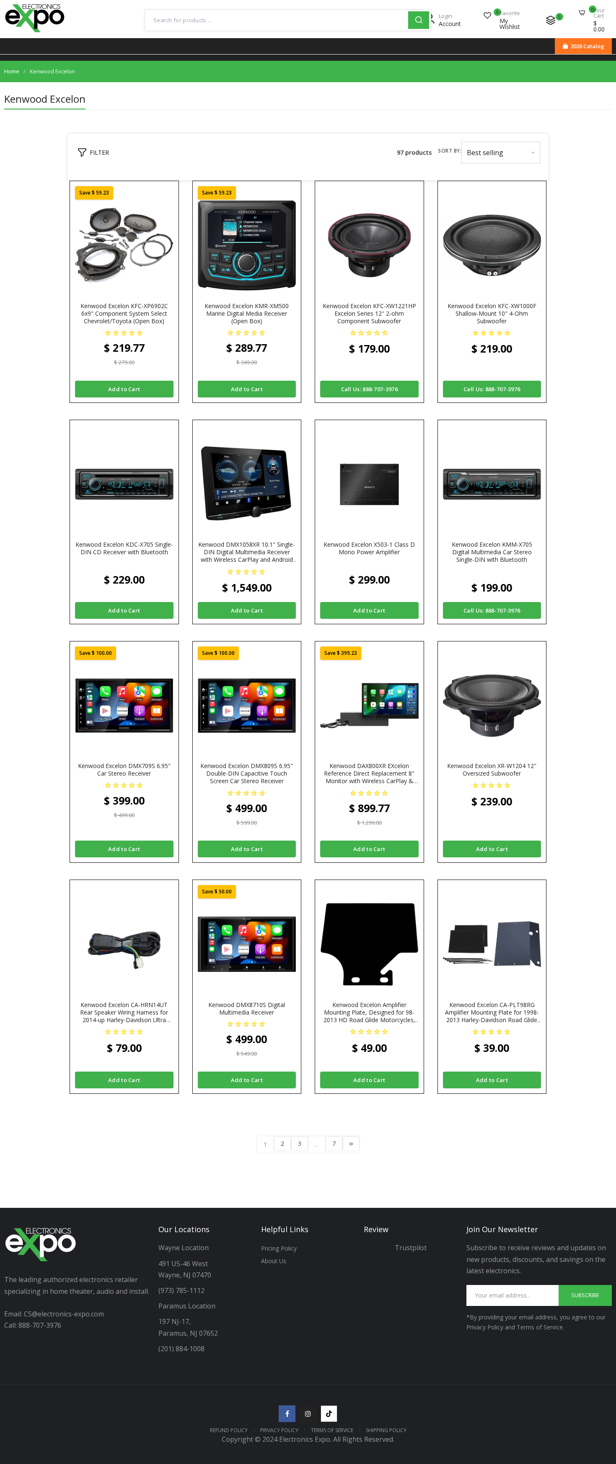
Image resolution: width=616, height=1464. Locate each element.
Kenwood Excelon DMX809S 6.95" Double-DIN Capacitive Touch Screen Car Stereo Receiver (246, 773)
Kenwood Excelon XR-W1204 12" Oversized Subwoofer (491, 769)
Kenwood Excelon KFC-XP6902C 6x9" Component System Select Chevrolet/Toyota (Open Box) (124, 313)
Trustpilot (411, 1247)
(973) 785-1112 (182, 1290)
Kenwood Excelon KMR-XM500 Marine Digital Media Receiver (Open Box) (246, 313)
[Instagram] (308, 1413)
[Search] (418, 20)
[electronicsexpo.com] (35, 32)
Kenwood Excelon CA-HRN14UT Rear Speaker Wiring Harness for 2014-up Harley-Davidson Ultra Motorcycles (124, 1012)
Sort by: (449, 150)
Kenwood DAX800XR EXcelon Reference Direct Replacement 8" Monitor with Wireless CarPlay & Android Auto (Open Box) (369, 773)
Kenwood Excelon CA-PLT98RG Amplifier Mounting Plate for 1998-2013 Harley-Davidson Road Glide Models (492, 1012)
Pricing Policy (279, 1248)
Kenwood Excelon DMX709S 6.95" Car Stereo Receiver (124, 769)
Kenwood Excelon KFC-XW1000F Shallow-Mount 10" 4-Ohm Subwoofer (492, 313)
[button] (124, 332)
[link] (599, 1403)
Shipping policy (386, 1430)
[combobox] (276, 20)
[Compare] (551, 20)
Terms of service (332, 1430)
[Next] (351, 1143)
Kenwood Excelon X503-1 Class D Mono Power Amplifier (369, 548)
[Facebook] (287, 1413)
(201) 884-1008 (181, 1348)
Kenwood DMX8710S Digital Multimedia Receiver (246, 1008)
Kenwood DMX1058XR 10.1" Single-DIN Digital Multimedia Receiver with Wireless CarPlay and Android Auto (246, 552)
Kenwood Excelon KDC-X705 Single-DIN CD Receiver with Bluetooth (124, 548)
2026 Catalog (587, 46)
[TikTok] (329, 1413)
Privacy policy (279, 1430)
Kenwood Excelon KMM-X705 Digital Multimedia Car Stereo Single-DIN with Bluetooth (492, 552)
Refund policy (229, 1430)
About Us (273, 1261)
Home (11, 71)
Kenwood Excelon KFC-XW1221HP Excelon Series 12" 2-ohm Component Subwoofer (369, 313)
